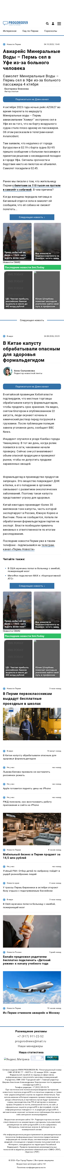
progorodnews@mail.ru (30, 1041)
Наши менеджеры (30, 1046)
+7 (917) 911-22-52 (30, 1036)
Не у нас (10, 767)
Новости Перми (14, 44)
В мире (10, 336)
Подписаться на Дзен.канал (32, 99)
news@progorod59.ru (32, 1085)
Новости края (13, 883)
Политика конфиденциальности (31, 1167)
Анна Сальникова (24, 370)
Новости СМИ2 (11, 262)
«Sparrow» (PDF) (32, 1152)
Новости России (14, 952)
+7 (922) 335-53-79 (41, 1087)
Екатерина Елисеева (16, 88)
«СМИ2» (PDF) (54, 1150)
